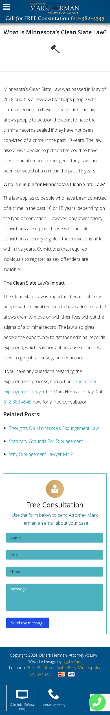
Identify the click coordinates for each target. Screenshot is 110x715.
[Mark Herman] (55, 8)
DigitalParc (72, 661)
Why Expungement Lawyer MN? (40, 454)
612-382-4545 (17, 402)
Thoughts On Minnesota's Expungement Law (54, 428)
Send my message (28, 623)
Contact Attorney (53, 705)
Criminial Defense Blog (22, 706)
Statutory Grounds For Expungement (46, 441)
